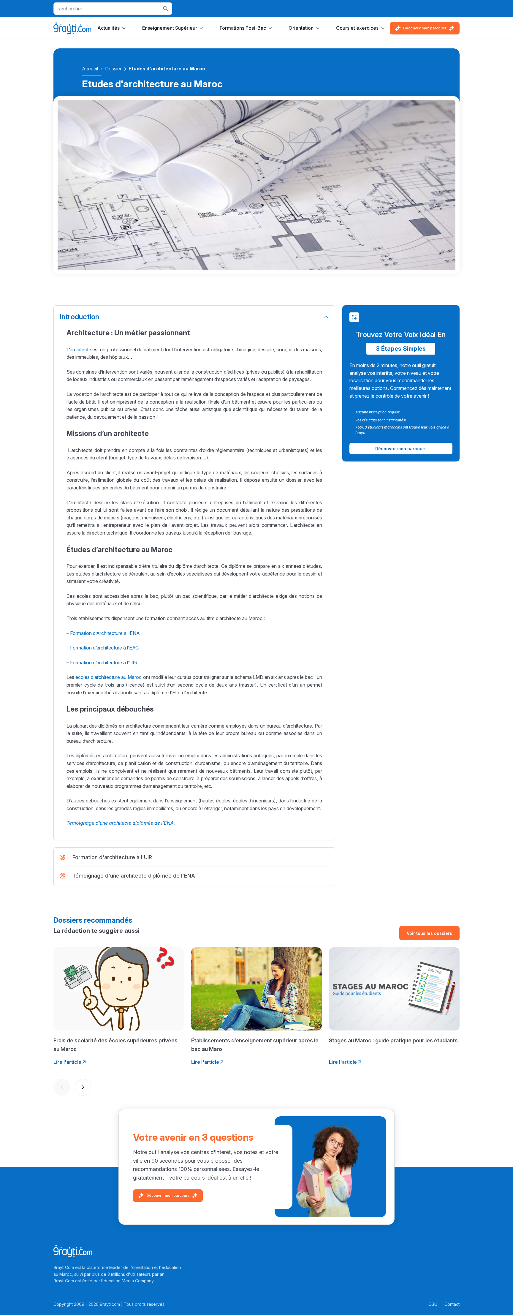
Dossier (113, 69)
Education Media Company (127, 1280)
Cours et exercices (357, 28)
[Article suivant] (83, 1087)
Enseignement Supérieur (169, 28)
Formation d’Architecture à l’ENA (105, 633)
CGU (432, 1304)
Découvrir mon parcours (424, 28)
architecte (80, 350)
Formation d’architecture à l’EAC (105, 648)
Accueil (90, 69)
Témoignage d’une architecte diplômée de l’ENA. (120, 823)
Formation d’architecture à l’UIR (103, 663)
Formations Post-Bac (243, 28)
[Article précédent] (61, 1087)
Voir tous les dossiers (429, 933)
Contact (452, 1304)
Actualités (108, 28)
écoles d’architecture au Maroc (108, 677)
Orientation (301, 28)
